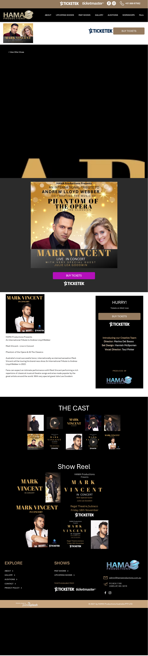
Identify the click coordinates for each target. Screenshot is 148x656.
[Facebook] (109, 3)
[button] (128, 15)
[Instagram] (114, 3)
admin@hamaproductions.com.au (125, 577)
